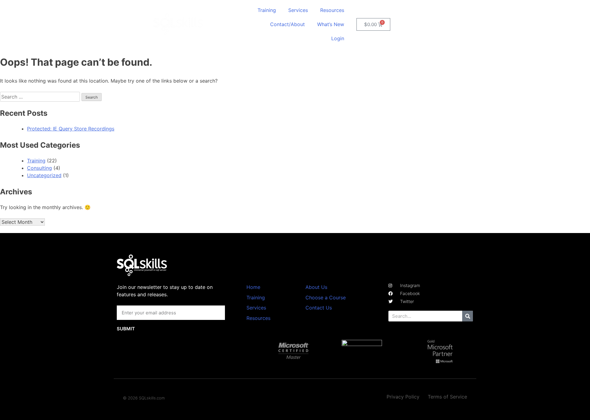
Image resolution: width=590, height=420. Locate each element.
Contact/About (287, 24)
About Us (316, 287)
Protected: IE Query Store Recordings (70, 129)
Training (267, 10)
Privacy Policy (403, 397)
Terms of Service (447, 397)
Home (253, 287)
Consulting (39, 168)
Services (298, 10)
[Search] (467, 316)
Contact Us (318, 308)
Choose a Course (325, 297)
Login (337, 38)
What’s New (330, 24)
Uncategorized (44, 175)
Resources (332, 10)
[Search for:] (40, 97)
